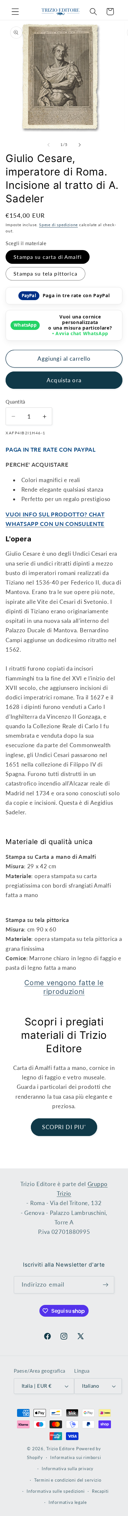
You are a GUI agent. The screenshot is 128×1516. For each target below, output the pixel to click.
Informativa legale (68, 1502)
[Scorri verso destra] (79, 144)
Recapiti (100, 1491)
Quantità (15, 402)
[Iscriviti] (105, 1285)
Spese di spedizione (58, 225)
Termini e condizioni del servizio (67, 1480)
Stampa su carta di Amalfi (47, 257)
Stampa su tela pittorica (45, 273)
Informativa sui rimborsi (75, 1457)
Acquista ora (64, 380)
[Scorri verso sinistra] (48, 144)
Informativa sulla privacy (68, 1468)
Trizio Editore (60, 1448)
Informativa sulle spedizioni (56, 1491)
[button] (15, 11)
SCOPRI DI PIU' (64, 1127)
